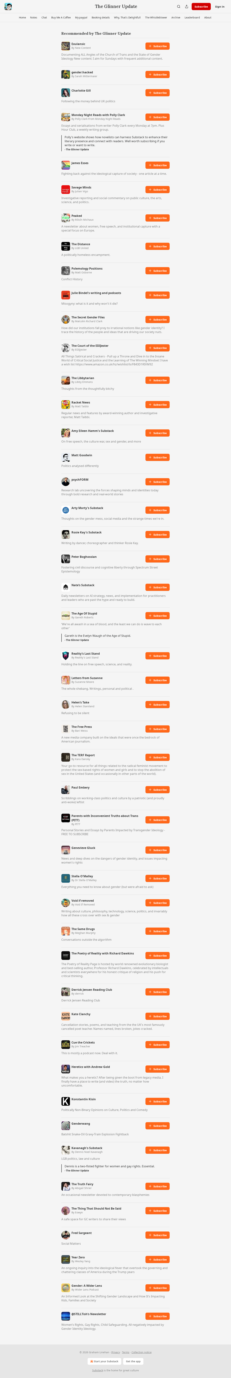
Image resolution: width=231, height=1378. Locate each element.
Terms (125, 1352)
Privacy (115, 1352)
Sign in (220, 6)
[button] (22, 17)
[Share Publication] (186, 6)
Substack (97, 1370)
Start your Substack (106, 1361)
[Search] (178, 6)
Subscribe (201, 6)
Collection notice (142, 1352)
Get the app (133, 1361)
